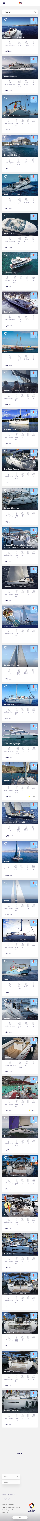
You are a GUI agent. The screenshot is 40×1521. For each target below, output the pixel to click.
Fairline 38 (8, 312)
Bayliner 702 (9, 233)
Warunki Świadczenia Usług (11, 1507)
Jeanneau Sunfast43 (12, 1097)
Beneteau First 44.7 (12, 430)
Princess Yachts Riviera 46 (14, 37)
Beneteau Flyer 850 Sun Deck (16, 1018)
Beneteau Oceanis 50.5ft (14, 390)
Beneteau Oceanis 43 (12, 469)
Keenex (7, 861)
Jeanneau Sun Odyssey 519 (15, 1175)
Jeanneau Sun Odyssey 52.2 (15, 822)
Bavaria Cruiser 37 (11, 1410)
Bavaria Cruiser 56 (11, 1332)
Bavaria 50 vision (11, 155)
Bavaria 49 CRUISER (12, 704)
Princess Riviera (10, 76)
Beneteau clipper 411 (12, 116)
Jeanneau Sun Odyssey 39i (15, 940)
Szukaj (7, 12)
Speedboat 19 (9, 1057)
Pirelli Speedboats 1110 (13, 194)
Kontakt (5, 1512)
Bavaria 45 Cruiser (11, 508)
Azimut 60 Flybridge (12, 743)
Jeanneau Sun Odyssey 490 (15, 587)
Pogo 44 (7, 1136)
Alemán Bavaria (10, 626)
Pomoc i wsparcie (8, 1505)
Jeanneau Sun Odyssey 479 (15, 1293)
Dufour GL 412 (10, 1254)
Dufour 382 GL (10, 1214)
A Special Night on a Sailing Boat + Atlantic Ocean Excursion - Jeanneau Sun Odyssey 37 (19, 547)
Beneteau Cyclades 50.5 (13, 900)
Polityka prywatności (9, 1510)
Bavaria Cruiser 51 (11, 1371)
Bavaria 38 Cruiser (11, 665)
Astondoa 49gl (10, 273)
